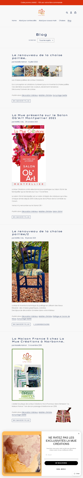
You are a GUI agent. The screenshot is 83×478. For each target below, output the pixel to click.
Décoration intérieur (30, 95)
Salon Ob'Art (57, 211)
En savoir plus (21, 101)
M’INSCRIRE (61, 463)
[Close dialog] (79, 433)
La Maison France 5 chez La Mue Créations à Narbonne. (38, 340)
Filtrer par (32, 40)
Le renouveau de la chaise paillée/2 (37, 233)
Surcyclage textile (60, 95)
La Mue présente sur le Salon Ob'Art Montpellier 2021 (40, 117)
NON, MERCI (61, 469)
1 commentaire (41, 324)
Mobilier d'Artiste (45, 95)
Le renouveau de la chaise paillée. (37, 57)
